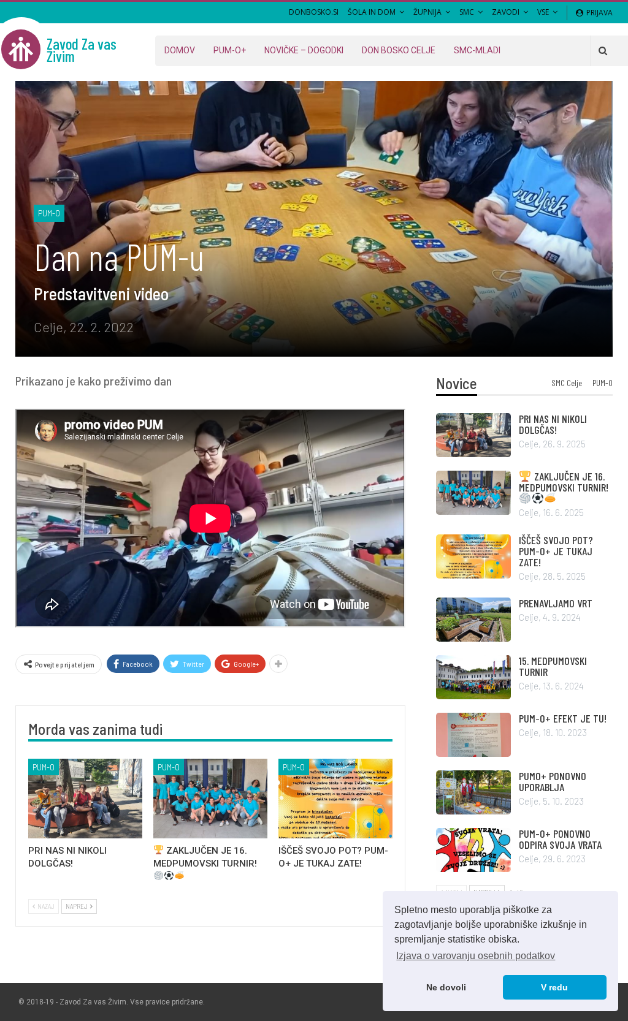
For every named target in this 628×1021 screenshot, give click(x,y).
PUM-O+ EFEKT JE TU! (563, 718)
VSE (543, 12)
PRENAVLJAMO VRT (555, 603)
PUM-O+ (229, 50)
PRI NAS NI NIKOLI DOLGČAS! (553, 424)
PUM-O (49, 213)
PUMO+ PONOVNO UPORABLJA (552, 781)
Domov (179, 50)
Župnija (427, 12)
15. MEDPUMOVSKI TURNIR (553, 666)
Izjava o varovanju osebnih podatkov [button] (475, 956)
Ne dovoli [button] (446, 987)
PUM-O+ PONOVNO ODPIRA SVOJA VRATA (560, 839)
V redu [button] (554, 987)
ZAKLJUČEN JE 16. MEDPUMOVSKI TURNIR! (563, 481)
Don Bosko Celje (398, 50)
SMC (466, 12)
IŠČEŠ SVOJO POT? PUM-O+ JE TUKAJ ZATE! (556, 551)
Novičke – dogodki (303, 50)
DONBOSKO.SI (314, 12)
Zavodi (505, 12)
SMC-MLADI (477, 50)
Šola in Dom (372, 12)
